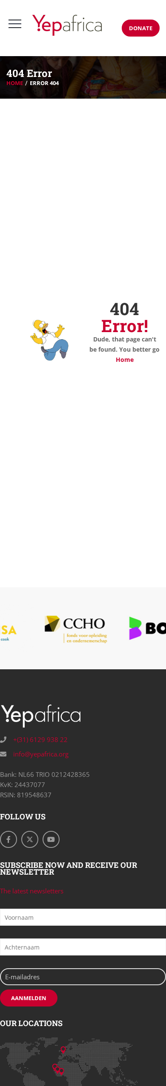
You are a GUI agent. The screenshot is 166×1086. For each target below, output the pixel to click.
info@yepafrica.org (40, 754)
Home (14, 83)
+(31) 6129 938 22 (39, 739)
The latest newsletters (31, 891)
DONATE (140, 28)
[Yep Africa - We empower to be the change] (67, 25)
